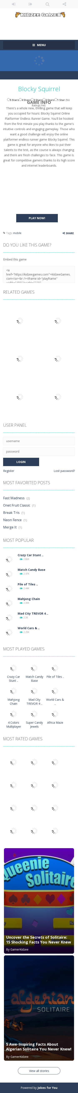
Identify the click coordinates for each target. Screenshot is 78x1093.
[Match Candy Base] (9, 574)
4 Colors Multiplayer (13, 724)
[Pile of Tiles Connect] (9, 588)
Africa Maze (55, 722)
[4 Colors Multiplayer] (13, 714)
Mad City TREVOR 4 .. (33, 613)
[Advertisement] (40, 26)
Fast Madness (14, 498)
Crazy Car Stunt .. (30, 555)
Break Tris (11, 512)
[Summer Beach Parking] (55, 808)
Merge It (10, 527)
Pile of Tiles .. (28, 584)
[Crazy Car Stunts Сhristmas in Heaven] (9, 559)
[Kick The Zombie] (13, 808)
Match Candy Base (31, 570)
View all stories (39, 1071)
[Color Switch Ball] (34, 808)
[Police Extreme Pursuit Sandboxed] (13, 831)
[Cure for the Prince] (55, 785)
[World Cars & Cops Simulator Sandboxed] (9, 632)
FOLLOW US (64, 4)
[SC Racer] (55, 831)
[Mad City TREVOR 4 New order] (9, 617)
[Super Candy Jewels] (34, 714)
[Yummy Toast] (34, 785)
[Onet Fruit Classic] (34, 762)
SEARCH (47, 4)
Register (8, 471)
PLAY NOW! (37, 218)
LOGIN (13, 4)
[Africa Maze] (55, 714)
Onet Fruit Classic (16, 505)
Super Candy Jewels (34, 724)
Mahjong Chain (29, 599)
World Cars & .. (29, 628)
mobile (17, 233)
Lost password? (64, 471)
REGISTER (30, 4)
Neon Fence (12, 520)
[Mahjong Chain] (9, 603)
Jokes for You (47, 1088)
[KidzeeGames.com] (39, 14)
